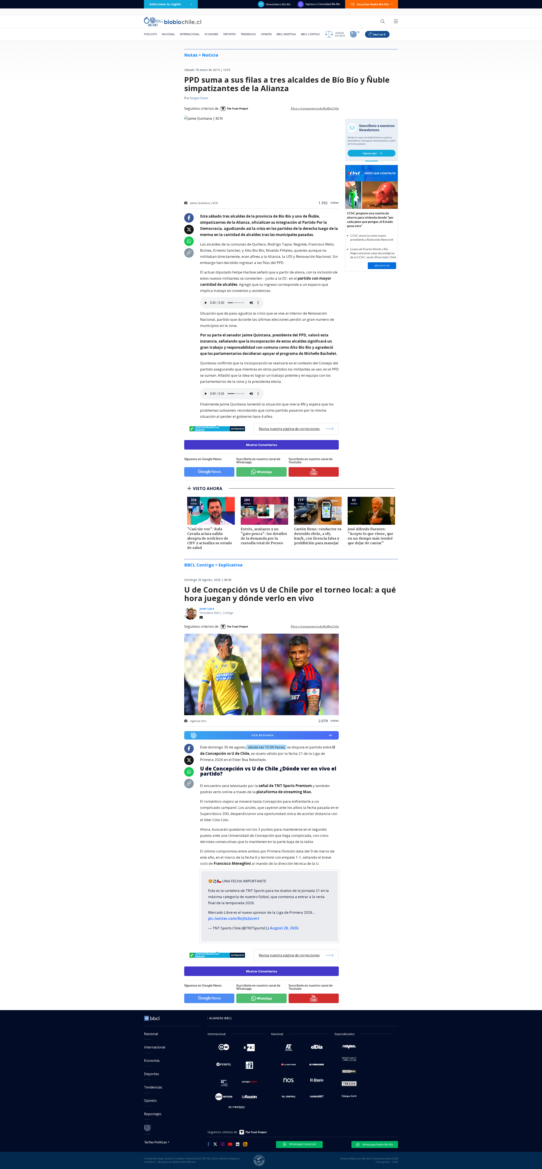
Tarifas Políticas (155, 1142)
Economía (211, 34)
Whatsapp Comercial (302, 1144)
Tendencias (248, 34)
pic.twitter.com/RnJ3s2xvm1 (234, 918)
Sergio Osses (199, 98)
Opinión (266, 34)
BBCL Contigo (310, 34)
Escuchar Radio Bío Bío (373, 4)
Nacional (168, 34)
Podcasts (150, 34)
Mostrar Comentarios (261, 445)
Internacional (190, 34)
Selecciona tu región (165, 4)
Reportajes (152, 1114)
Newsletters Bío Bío (278, 4)
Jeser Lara (206, 609)
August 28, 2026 (284, 928)
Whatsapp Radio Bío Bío (377, 1144)
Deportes (229, 34)
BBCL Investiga (286, 34)
